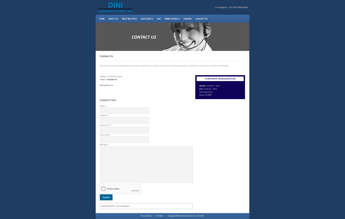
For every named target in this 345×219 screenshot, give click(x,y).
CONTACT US (202, 19)
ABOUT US (113, 19)
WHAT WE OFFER (129, 19)
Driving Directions (106, 85)
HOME (102, 19)
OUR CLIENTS (147, 19)
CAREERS (187, 19)
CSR (159, 19)
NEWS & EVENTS (172, 19)
